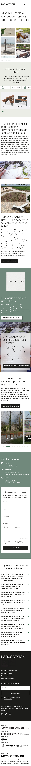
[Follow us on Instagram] (2, 714)
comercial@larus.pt (11, 466)
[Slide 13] (19, 111)
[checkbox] (3, 541)
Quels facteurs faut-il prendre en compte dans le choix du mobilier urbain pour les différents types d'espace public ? (12, 577)
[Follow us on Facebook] (6, 714)
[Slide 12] (24, 446)
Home (3, 60)
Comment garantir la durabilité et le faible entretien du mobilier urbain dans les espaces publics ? (12, 618)
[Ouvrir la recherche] (24, 4)
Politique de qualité (7, 676)
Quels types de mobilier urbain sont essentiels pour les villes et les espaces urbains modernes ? (12, 586)
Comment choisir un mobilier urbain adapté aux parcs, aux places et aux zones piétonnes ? (13, 594)
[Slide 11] (22, 446)
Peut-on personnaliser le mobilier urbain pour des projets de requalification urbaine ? (12, 634)
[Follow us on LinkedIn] (10, 714)
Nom (5, 502)
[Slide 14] (27, 446)
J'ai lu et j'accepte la (16, 542)
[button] (9, 261)
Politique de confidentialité (9, 670)
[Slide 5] (12, 446)
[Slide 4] (7, 111)
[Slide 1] (3, 111)
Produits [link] (8, 60)
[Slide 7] (11, 111)
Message (6, 523)
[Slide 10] (15, 111)
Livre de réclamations (7, 678)
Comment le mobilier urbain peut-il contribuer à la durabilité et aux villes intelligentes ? (13, 642)
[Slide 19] (27, 111)
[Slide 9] (19, 446)
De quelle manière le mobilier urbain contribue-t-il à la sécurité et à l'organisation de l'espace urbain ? (13, 626)
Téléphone (6, 516)
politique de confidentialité (19, 542)
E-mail (5, 509)
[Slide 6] (14, 446)
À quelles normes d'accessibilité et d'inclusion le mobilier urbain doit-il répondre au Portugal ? (12, 610)
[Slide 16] (23, 111)
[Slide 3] (8, 446)
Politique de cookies (7, 673)
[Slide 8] (17, 446)
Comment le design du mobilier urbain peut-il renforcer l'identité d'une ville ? (13, 602)
